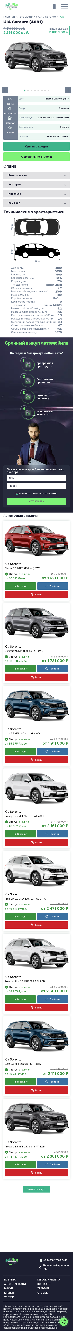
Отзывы (42, 1293)
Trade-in (43, 1288)
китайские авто (48, 1279)
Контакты (44, 1284)
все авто (10, 1279)
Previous (5, 90)
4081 (62, 16)
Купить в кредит (36, 146)
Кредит (9, 1293)
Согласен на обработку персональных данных (38, 493)
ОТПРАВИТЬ (36, 501)
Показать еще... (36, 1189)
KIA (40, 16)
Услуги (9, 1297)
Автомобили (26, 16)
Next (68, 90)
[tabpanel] (36, 57)
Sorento (50, 16)
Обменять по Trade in (36, 156)
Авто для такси (15, 1284)
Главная (9, 16)
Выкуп (8, 1288)
